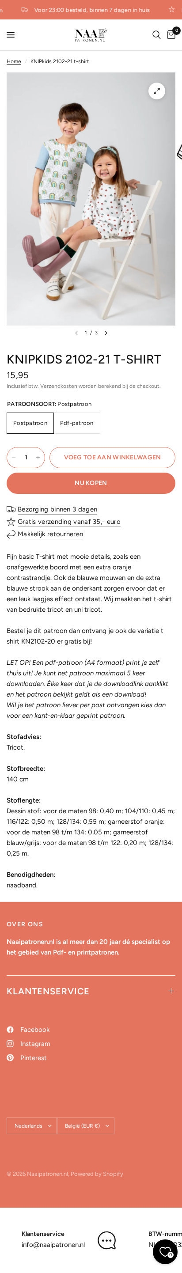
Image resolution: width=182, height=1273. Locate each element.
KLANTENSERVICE (48, 991)
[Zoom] (156, 91)
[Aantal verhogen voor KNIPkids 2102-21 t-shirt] (38, 457)
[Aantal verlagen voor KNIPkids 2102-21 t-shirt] (13, 457)
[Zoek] (156, 34)
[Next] (106, 333)
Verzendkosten (58, 386)
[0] (169, 34)
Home (14, 61)
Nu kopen (91, 483)
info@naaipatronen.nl (53, 1245)
